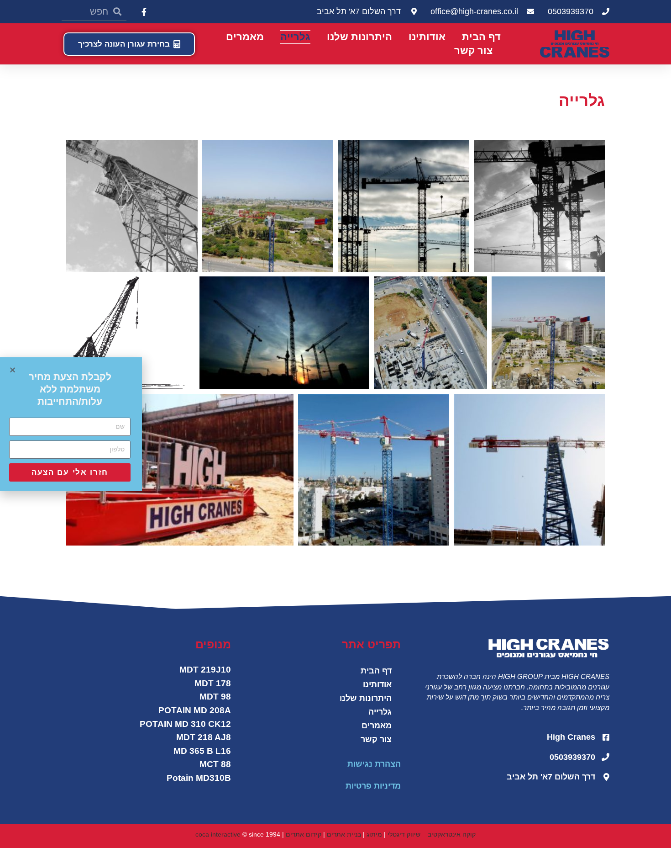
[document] (335, 424)
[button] (12, 369)
